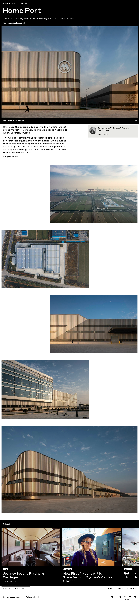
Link (112, 597)
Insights (68, 569)
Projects (23, 4)
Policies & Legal (32, 597)
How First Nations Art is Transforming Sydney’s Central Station (89, 529)
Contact (6, 589)
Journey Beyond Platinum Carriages (17, 529)
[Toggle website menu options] (134, 3)
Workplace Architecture (13, 120)
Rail (5, 569)
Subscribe (19, 589)
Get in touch (103, 134)
